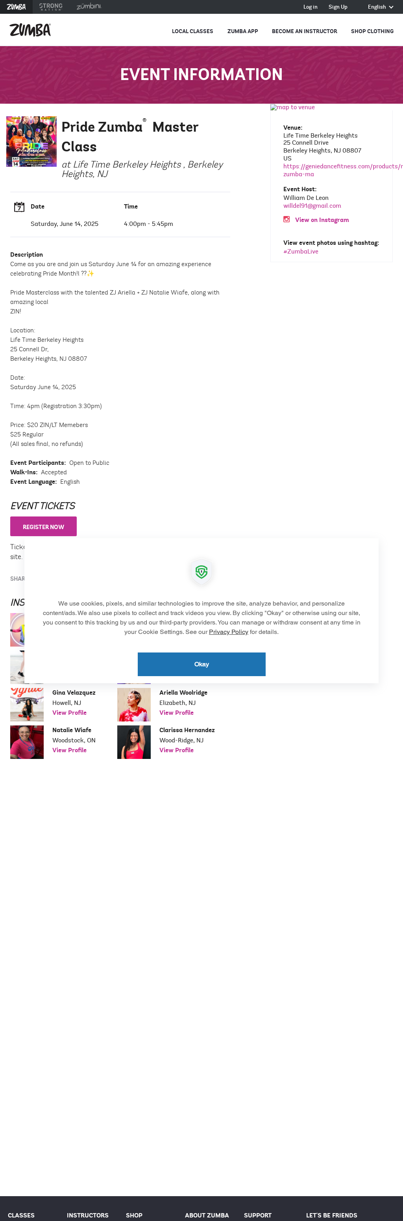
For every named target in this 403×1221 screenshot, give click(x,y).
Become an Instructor (304, 31)
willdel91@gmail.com (312, 206)
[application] (201, 610)
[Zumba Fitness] (30, 30)
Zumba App (242, 31)
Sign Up (338, 7)
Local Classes (192, 31)
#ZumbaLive (300, 251)
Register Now (43, 527)
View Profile (69, 713)
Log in (310, 7)
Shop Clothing (372, 31)
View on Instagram (322, 220)
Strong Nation (51, 7)
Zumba (16, 7)
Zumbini (89, 7)
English (377, 7)
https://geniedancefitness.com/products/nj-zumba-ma (332, 170)
